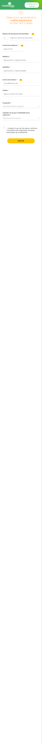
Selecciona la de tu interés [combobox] (12, 118)
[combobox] (14, 49)
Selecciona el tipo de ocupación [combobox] (13, 106)
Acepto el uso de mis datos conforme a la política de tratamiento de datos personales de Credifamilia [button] (22, 130)
